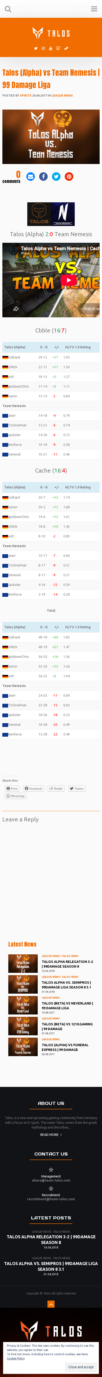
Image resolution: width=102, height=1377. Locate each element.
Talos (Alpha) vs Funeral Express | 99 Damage (65, 1047)
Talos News (70, 956)
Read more (49, 1135)
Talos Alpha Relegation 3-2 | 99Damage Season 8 (67, 964)
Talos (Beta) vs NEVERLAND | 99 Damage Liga (67, 1005)
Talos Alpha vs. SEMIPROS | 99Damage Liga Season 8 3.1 (66, 985)
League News (62, 95)
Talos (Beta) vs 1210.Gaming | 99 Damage (67, 1026)
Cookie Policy (16, 1358)
